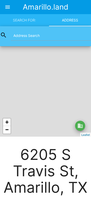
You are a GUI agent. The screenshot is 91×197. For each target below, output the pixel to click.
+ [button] (7, 122)
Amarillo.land (45, 7)
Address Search (26, 35)
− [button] (7, 130)
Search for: (24, 20)
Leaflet (85, 135)
